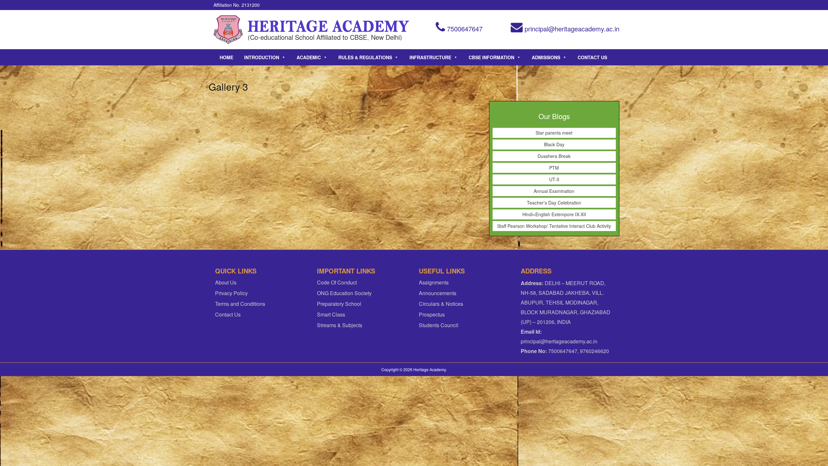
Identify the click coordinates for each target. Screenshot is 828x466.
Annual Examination (554, 191)
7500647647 (464, 28)
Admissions (546, 57)
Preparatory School (339, 303)
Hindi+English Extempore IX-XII (554, 214)
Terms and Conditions (240, 303)
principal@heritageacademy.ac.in (571, 28)
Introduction (261, 57)
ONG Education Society (344, 293)
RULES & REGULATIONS (365, 57)
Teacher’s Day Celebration (554, 202)
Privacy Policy (231, 293)
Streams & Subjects (339, 325)
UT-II (554, 179)
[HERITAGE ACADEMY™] (228, 29)
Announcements (437, 293)
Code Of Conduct (337, 282)
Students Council (438, 325)
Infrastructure (430, 57)
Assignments (434, 282)
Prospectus (432, 314)
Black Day (554, 144)
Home (226, 57)
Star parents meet (554, 132)
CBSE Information (491, 57)
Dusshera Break (554, 156)
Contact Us (592, 57)
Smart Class (331, 314)
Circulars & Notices (441, 303)
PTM (554, 167)
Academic (309, 57)
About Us (225, 282)
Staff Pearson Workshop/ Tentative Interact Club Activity (554, 226)
